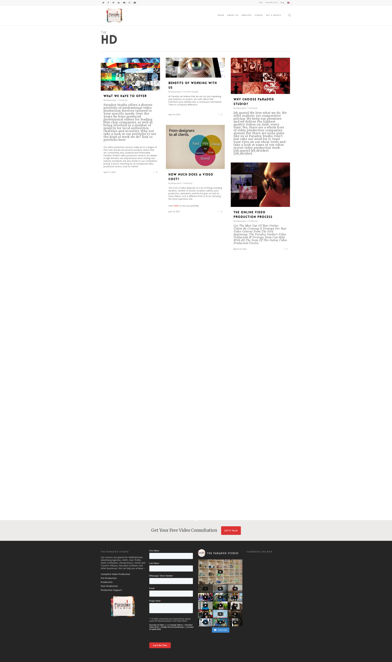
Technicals (122, 100)
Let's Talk (231, 530)
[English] (288, 3)
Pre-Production (109, 578)
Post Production (109, 586)
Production (107, 582)
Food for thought (190, 91)
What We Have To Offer (125, 96)
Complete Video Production (115, 574)
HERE (176, 205)
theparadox (111, 100)
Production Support (111, 590)
